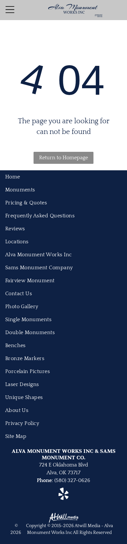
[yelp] (63, 494)
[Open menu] (10, 9)
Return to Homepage (63, 158)
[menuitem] (63, 176)
